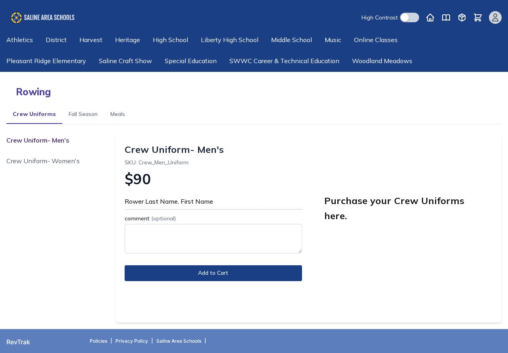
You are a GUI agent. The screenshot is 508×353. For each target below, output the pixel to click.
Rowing (33, 92)
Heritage (127, 40)
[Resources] (446, 17)
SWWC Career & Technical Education (284, 61)
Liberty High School (229, 40)
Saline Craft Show (125, 61)
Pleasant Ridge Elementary (46, 61)
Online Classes (376, 40)
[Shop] (462, 17)
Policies (98, 341)
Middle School (291, 40)
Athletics (19, 40)
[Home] (430, 17)
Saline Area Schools (178, 341)
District (56, 40)
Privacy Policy (131, 341)
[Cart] (478, 17)
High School (170, 40)
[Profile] (495, 17)
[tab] (34, 114)
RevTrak (18, 342)
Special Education (191, 61)
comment (150, 218)
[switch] (409, 17)
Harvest (90, 40)
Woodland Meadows (382, 61)
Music (333, 40)
